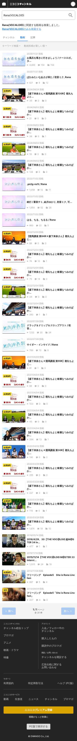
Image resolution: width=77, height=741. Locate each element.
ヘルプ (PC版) (65, 683)
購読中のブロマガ (52, 645)
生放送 (18, 698)
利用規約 (9, 683)
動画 (22, 37)
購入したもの (49, 638)
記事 (33, 37)
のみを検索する (21, 28)
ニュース (33, 698)
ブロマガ (9, 635)
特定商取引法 (35, 683)
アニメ (7, 642)
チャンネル (9, 37)
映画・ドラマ (11, 649)
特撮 (6, 657)
